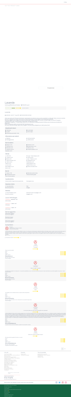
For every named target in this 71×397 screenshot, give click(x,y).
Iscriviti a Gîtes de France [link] (8, 369)
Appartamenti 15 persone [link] (42, 354)
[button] (65, 2)
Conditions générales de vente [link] (8, 394)
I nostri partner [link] (6, 393)
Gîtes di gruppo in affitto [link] (8, 363)
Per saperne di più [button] (50, 87)
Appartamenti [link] (40, 356)
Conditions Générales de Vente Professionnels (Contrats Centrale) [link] (10, 361)
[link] (7, 108)
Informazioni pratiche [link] (8, 368)
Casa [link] (6, 5)
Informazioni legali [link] (7, 392)
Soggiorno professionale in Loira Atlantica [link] (12, 358)
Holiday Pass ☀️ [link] (6, 390)
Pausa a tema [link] (23, 354)
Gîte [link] (9, 5)
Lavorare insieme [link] (7, 359)
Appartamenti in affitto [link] (8, 364)
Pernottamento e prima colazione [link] (44, 355)
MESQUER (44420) (25, 105)
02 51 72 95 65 (8, 377)
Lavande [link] (17, 5)
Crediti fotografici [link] (6, 388)
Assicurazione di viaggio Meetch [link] (10, 357)
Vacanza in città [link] (40, 357)
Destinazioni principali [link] (25, 355)
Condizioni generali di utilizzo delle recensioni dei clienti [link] (12, 389)
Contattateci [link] (6, 370)
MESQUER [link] (13, 5)
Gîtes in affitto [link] (6, 367)
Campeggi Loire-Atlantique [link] (9, 362)
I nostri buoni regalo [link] (8, 354)
